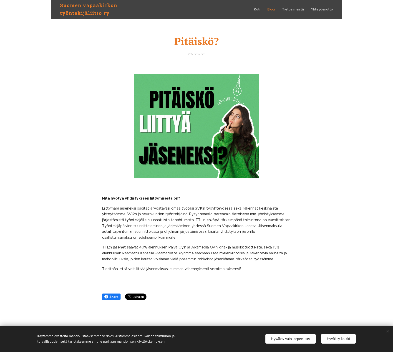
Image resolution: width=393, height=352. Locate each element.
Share (113, 297)
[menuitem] (258, 9)
